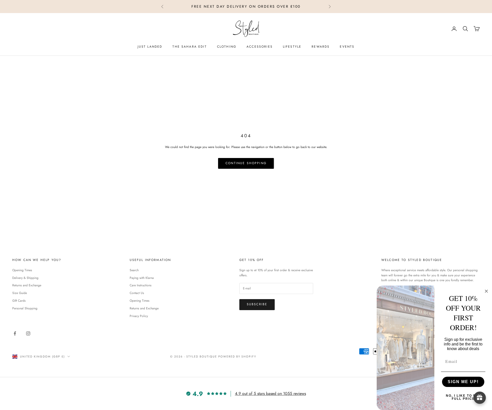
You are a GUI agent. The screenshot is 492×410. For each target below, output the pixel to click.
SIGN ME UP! (463, 382)
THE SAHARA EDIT (189, 46)
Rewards (321, 46)
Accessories (260, 46)
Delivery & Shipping (25, 278)
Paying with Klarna (142, 278)
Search (134, 270)
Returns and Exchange (26, 285)
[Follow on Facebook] (14, 333)
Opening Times (22, 270)
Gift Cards (19, 300)
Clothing (226, 46)
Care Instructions (140, 285)
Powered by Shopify (237, 356)
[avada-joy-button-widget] (480, 398)
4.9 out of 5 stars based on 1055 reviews (270, 393)
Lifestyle (292, 46)
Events (347, 46)
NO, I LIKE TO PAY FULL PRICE (463, 397)
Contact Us (137, 293)
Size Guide (19, 293)
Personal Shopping (24, 308)
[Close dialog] (486, 291)
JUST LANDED (150, 46)
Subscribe (257, 304)
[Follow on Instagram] (28, 333)
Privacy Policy (139, 316)
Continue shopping (245, 163)
